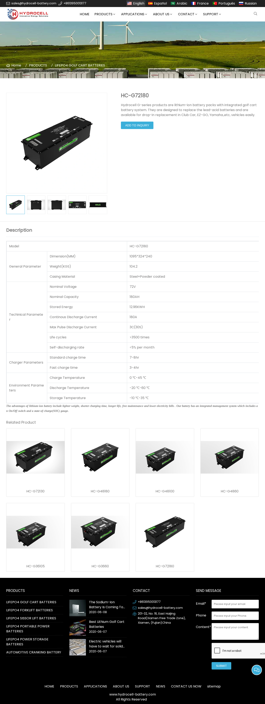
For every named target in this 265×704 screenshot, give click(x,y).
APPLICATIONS (132, 14)
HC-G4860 (229, 491)
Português (226, 3)
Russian (251, 3)
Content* (203, 627)
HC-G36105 (35, 566)
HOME (84, 14)
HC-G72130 (35, 491)
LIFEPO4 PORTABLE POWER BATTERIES (27, 629)
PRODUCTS (103, 14)
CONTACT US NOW (186, 686)
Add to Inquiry (137, 125)
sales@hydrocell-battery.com (33, 3)
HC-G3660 (100, 566)
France (203, 3)
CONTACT (186, 14)
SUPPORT (210, 14)
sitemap (214, 686)
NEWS (160, 686)
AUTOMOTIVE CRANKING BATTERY (33, 652)
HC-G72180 (165, 566)
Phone (201, 615)
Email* (201, 603)
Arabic (182, 3)
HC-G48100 (164, 491)
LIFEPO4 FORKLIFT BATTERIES (29, 610)
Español (160, 3)
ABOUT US (161, 14)
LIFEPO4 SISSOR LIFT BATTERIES (31, 618)
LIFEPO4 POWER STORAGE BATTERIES (27, 642)
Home (16, 65)
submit (221, 665)
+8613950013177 (75, 3)
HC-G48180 (100, 491)
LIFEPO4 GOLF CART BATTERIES (80, 65)
